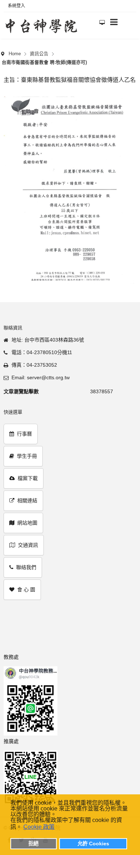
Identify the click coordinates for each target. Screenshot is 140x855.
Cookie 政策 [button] (39, 827)
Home (15, 53)
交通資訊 (28, 545)
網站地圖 (27, 523)
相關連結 (27, 500)
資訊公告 (39, 53)
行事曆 (24, 434)
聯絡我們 (26, 567)
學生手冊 (27, 456)
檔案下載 (28, 478)
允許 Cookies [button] (93, 843)
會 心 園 (26, 589)
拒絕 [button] (33, 843)
